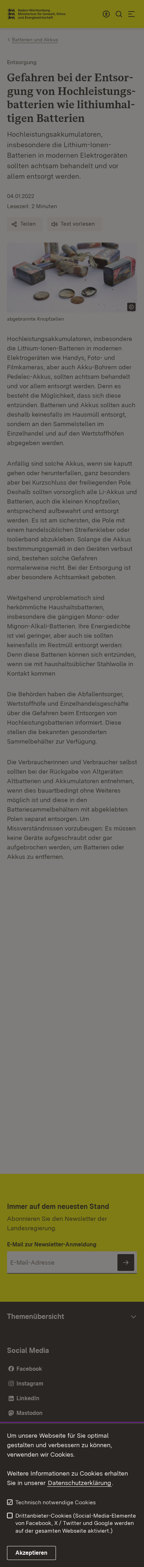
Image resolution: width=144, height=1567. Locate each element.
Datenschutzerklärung (79, 1482)
